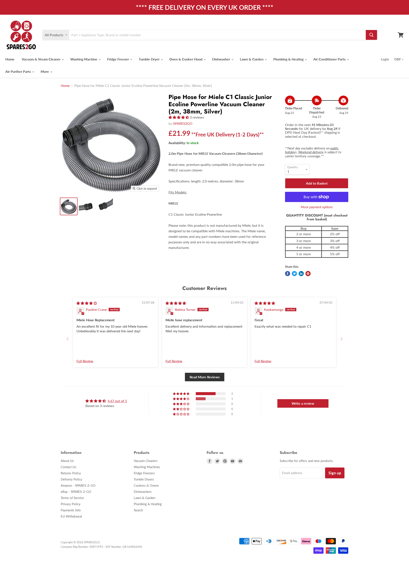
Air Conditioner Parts (329, 59)
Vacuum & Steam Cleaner (41, 59)
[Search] (371, 35)
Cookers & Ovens (146, 485)
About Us (67, 461)
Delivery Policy (71, 479)
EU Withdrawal (71, 516)
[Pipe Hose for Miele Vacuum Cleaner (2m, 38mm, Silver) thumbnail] (86, 206)
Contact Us (68, 467)
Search (138, 510)
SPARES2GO (182, 123)
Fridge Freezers (144, 473)
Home (9, 59)
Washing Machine (84, 59)
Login (385, 59)
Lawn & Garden (252, 59)
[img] (86, 303)
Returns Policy (71, 473)
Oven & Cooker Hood (186, 59)
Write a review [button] (303, 403)
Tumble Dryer (149, 59)
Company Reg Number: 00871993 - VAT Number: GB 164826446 (101, 546)
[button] (179, 117)
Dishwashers (143, 491)
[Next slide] (341, 339)
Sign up (334, 472)
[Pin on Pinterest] (308, 273)
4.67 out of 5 (117, 401)
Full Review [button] (84, 361)
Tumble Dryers (144, 479)
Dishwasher (221, 59)
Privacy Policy (71, 504)
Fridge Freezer (118, 59)
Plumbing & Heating (288, 59)
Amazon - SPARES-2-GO (78, 485)
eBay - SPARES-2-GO (76, 491)
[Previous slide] (67, 339)
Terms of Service (72, 498)
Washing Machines (147, 467)
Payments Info (71, 510)
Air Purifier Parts (18, 71)
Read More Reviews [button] (205, 377)
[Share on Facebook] (287, 273)
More (45, 71)
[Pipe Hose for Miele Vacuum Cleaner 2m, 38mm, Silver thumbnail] (104, 206)
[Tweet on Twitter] (294, 273)
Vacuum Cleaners (146, 461)
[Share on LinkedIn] (301, 273)
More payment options (317, 207)
